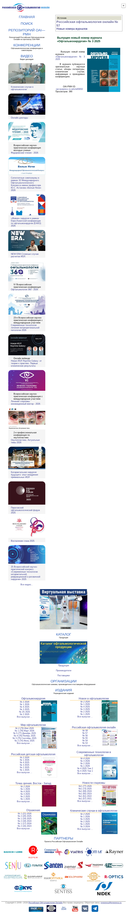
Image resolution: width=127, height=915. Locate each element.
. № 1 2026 (24, 789)
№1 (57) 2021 (85, 798)
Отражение (33, 810)
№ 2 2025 (24, 714)
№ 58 (85, 730)
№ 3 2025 (24, 709)
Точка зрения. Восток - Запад (33, 783)
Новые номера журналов (71, 28)
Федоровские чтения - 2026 (24, 153)
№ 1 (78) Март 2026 (24, 730)
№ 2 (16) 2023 (24, 826)
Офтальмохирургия (33, 698)
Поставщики (63, 675)
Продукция (63, 665)
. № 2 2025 (24, 796)
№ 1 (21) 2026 (24, 813)
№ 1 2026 (24, 704)
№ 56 (85, 735)
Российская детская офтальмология (33, 754)
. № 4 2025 (24, 791)
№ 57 (85, 733)
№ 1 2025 (85, 714)
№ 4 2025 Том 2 (85, 768)
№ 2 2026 (24, 702)
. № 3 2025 (24, 794)
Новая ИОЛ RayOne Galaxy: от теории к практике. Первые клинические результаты (26, 363)
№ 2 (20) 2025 (24, 816)
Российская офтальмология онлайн (94, 727)
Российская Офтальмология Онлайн (45, 903)
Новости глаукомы (93, 782)
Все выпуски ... (24, 717)
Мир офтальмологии (33, 725)
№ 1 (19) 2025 (24, 818)
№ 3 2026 (85, 761)
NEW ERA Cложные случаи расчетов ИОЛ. (25, 255)
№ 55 (85, 738)
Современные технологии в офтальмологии (94, 754)
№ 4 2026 (85, 758)
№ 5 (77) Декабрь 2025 (24, 733)
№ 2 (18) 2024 (24, 821)
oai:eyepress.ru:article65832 (69, 89)
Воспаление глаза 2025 (22, 541)
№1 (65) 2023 (85, 793)
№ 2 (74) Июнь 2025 (24, 740)
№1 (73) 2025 (85, 788)
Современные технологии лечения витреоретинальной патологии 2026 (25, 327)
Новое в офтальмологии (94, 698)
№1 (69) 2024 (85, 791)
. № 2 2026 (24, 786)
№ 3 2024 (85, 826)
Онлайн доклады (19, 117)
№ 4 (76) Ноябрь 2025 (24, 735)
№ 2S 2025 (24, 712)
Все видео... (27, 584)
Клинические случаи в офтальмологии (22, 88)
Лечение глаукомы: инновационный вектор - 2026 (25, 402)
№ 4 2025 (24, 707)
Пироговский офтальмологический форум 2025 (25, 510)
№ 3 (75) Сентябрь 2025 (24, 738)
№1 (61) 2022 (85, 796)
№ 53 (85, 743)
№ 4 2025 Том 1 (85, 771)
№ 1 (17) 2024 (24, 823)
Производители (63, 670)
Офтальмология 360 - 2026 (24, 289)
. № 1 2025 (24, 799)
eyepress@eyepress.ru (111, 903)
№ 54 (85, 740)
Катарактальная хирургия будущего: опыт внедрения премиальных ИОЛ (24, 474)
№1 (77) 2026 (85, 786)
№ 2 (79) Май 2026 (24, 728)
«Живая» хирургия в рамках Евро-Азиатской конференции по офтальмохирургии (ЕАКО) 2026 (26, 222)
